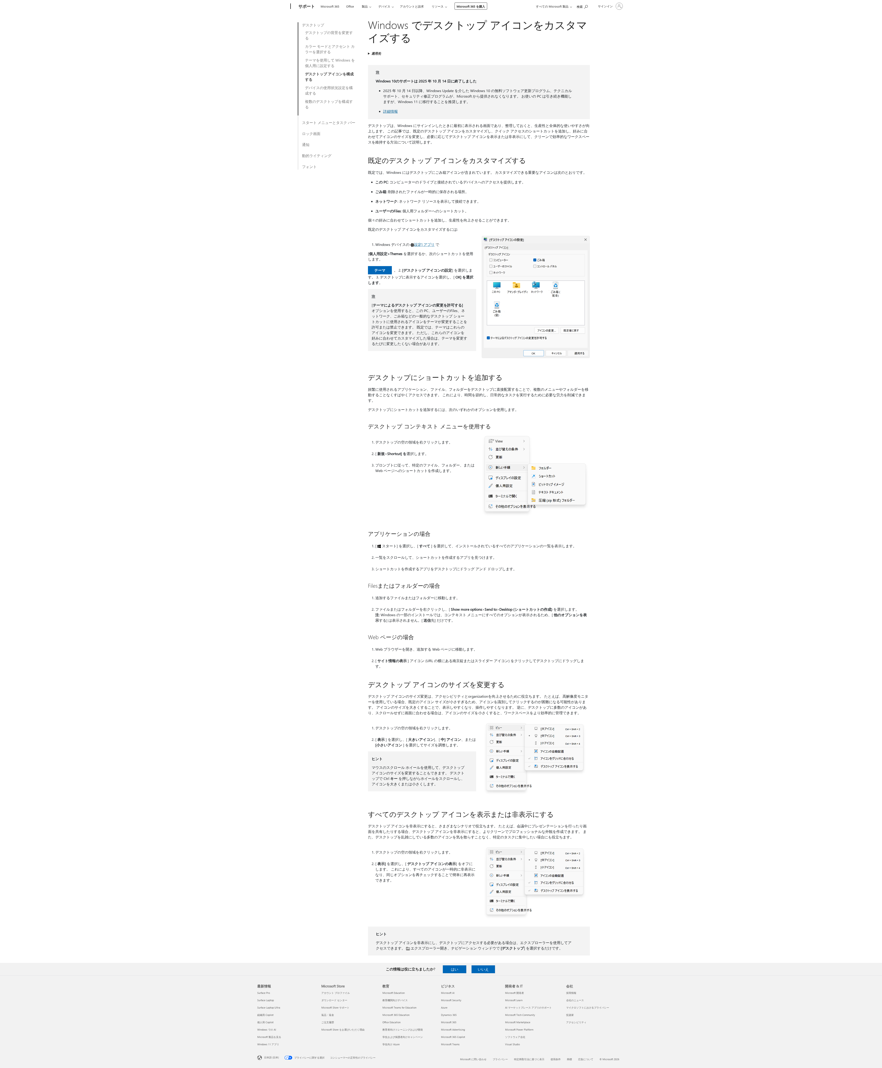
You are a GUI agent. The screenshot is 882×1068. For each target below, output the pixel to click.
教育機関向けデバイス (395, 1000)
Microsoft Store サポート (335, 1007)
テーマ (379, 270)
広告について (585, 1059)
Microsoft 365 (330, 6)
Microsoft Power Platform (519, 1029)
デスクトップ (313, 24)
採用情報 (571, 993)
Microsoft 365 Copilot (453, 1037)
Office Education (391, 1022)
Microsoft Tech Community (520, 1015)
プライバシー (500, 1059)
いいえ (483, 969)
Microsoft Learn (514, 1000)
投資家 (570, 1015)
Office (350, 6)
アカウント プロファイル (335, 993)
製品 (365, 6)
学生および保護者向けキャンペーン (402, 1037)
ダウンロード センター (334, 1000)
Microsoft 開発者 (514, 993)
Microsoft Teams (450, 1044)
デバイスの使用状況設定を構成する (329, 90)
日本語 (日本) (271, 1057)
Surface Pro (263, 993)
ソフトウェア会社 (515, 1037)
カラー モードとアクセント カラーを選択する (330, 49)
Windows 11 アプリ (268, 1044)
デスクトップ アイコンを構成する (329, 76)
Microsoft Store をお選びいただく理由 (343, 1029)
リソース (438, 6)
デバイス (384, 6)
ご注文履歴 (327, 1022)
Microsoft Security (451, 1000)
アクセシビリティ (576, 1022)
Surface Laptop (265, 1000)
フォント (309, 166)
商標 (569, 1059)
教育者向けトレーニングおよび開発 (402, 1029)
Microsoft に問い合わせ (473, 1059)
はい (454, 969)
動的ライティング (316, 155)
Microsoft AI (448, 993)
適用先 (376, 53)
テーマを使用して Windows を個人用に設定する (330, 63)
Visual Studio (512, 1044)
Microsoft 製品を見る (269, 1037)
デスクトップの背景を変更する (329, 35)
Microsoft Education (393, 993)
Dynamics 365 (449, 1015)
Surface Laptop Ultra (268, 1007)
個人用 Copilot (265, 1022)
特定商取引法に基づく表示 (529, 1059)
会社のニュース (575, 1000)
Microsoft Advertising (453, 1029)
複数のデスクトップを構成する (329, 104)
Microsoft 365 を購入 (471, 6)
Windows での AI (266, 1029)
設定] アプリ (424, 244)
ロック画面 (311, 133)
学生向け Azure (391, 1044)
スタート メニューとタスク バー (328, 122)
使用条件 (556, 1059)
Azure (444, 1007)
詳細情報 (390, 111)
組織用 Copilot (265, 1015)
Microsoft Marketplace (517, 1022)
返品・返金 (327, 1015)
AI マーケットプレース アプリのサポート (528, 1007)
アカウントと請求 (412, 6)
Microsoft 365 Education (396, 1015)
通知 (305, 144)
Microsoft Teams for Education (399, 1007)
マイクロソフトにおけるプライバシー (587, 1007)
